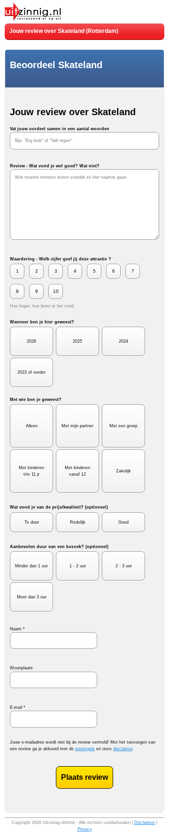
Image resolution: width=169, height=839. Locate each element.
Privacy (84, 829)
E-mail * (17, 707)
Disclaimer (144, 822)
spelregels (85, 748)
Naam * (17, 629)
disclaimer (122, 748)
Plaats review (84, 777)
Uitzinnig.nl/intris (59, 822)
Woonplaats (21, 668)
